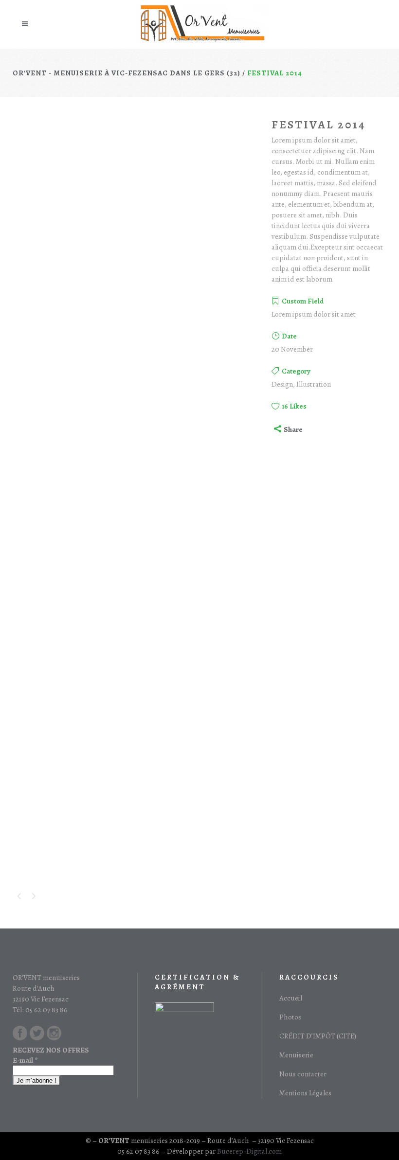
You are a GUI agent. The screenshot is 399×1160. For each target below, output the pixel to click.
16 (294, 406)
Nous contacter (302, 1074)
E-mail (25, 1060)
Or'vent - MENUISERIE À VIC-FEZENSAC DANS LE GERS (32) (126, 73)
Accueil (290, 998)
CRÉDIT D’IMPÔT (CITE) (317, 1036)
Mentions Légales (305, 1093)
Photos (290, 1017)
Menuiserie (296, 1055)
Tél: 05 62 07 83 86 (40, 1010)
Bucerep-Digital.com (249, 1151)
